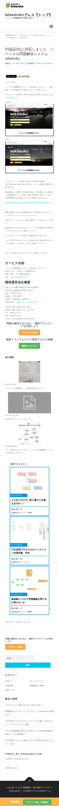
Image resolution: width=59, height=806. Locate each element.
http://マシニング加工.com (26, 302)
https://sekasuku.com (19, 277)
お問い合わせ (11, 767)
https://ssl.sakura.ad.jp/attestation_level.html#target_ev (28, 202)
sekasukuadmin (44, 63)
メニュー (51, 26)
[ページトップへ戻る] (29, 781)
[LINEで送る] (24, 76)
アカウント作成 (29, 332)
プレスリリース (23, 622)
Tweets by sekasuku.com (16, 758)
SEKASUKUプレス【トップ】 (28, 15)
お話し (8, 681)
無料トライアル (29, 345)
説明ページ (10, 690)
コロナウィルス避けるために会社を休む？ (24, 705)
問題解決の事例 (37, 685)
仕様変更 (9, 685)
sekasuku (21, 253)
